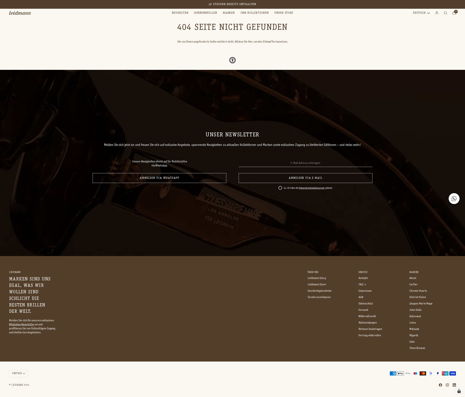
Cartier (413, 284)
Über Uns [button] (313, 272)
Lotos (412, 322)
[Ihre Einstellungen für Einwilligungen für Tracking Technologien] (459, 391)
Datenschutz (366, 303)
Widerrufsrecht (367, 316)
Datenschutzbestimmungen (312, 188)
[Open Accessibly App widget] (232, 60)
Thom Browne (417, 348)
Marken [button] (413, 272)
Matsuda (414, 329)
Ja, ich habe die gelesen (308, 188)
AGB (361, 297)
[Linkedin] (454, 385)
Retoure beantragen (370, 329)
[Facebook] (440, 385)
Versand (363, 310)
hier (250, 41)
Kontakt (363, 278)
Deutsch (419, 12)
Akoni (412, 278)
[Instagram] (447, 385)
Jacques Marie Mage (420, 303)
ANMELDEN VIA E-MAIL (305, 178)
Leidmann (17, 385)
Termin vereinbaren (319, 297)
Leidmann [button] (14, 272)
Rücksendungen (368, 322)
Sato (412, 341)
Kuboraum (415, 316)
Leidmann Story (317, 278)
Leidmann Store (317, 284)
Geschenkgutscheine (319, 291)
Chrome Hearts (418, 291)
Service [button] (363, 272)
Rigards (413, 335)
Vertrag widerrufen (370, 335)
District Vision (417, 297)
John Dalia (415, 310)
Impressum (365, 291)
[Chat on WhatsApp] (454, 198)
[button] (205, 12)
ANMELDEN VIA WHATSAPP (159, 178)
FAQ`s (362, 284)
